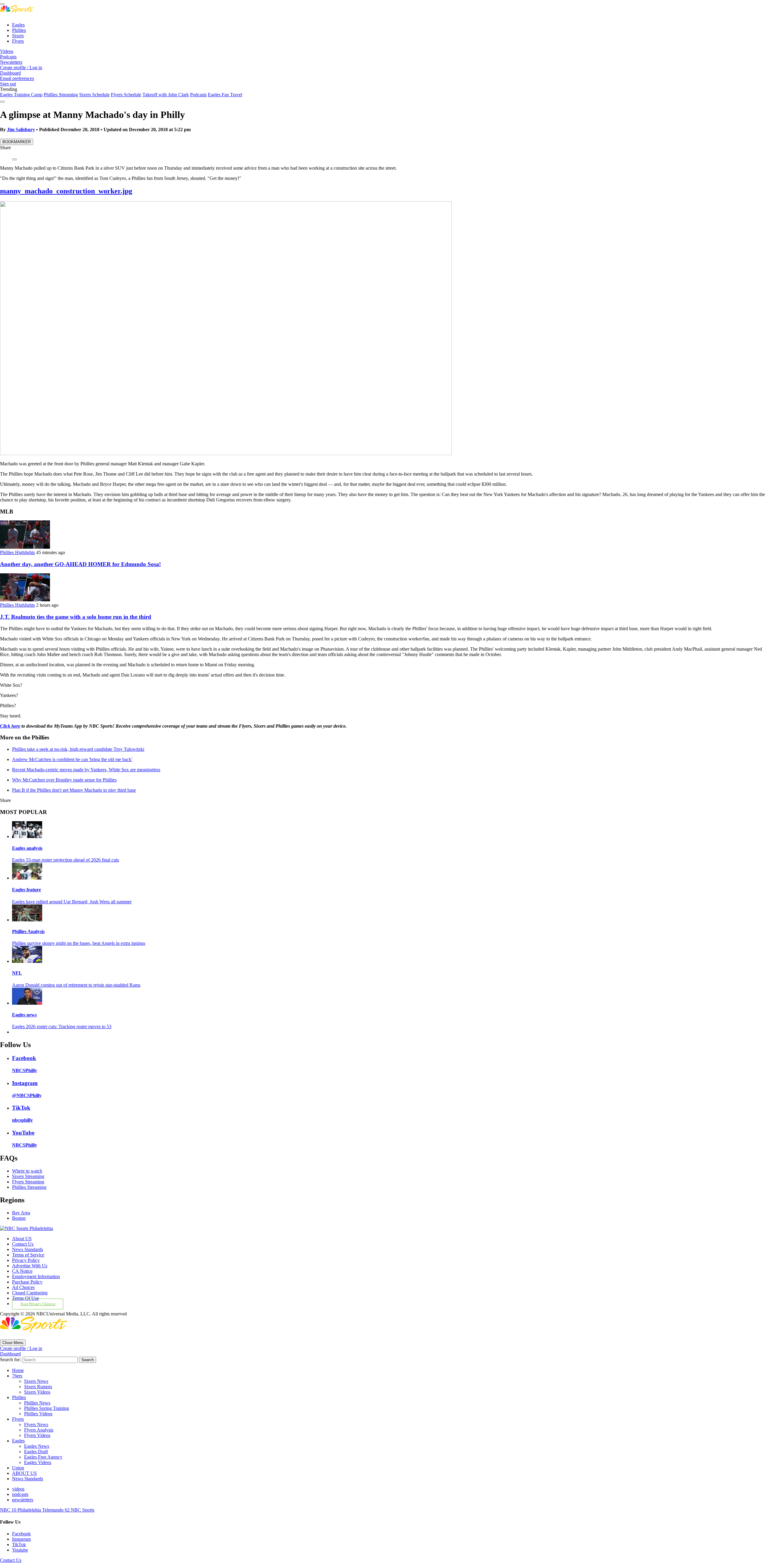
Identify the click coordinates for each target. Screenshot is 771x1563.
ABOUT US (24, 1473)
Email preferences (17, 78)
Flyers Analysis (38, 1429)
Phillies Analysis (28, 931)
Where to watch (27, 1170)
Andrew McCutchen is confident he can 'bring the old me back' (72, 759)
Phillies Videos (38, 1413)
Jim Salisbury (21, 129)
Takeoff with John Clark (165, 94)
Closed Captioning (30, 1292)
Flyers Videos (37, 1435)
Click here (10, 726)
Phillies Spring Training (46, 1408)
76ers (17, 1375)
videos (18, 1488)
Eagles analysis (27, 848)
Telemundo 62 (56, 1509)
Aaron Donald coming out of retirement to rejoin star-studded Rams (76, 985)
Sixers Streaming (28, 1176)
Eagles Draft (36, 1451)
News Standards (27, 1249)
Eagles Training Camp (21, 94)
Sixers (18, 35)
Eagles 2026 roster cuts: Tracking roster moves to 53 (61, 1026)
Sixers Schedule (94, 94)
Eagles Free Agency (43, 1457)
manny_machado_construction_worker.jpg (66, 191)
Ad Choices (23, 1287)
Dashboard (10, 73)
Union (18, 1467)
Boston (19, 1218)
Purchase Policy (27, 1281)
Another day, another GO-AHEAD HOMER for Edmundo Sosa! (80, 564)
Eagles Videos (37, 1462)
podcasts (20, 1494)
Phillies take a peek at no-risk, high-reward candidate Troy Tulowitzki (78, 749)
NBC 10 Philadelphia (21, 1509)
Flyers (18, 41)
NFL (17, 973)
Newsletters (11, 62)
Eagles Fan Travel (225, 94)
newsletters (22, 1499)
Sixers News (36, 1381)
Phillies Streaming (61, 94)
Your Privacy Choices (37, 1304)
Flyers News (36, 1424)
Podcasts (8, 56)
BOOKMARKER (16, 142)
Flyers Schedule (126, 94)
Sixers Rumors (38, 1386)
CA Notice (22, 1271)
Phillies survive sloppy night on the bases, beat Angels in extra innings (78, 943)
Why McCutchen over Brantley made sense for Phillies (64, 779)
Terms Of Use (25, 1298)
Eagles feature (26, 889)
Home (18, 1370)
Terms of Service (28, 1254)
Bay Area (21, 1212)
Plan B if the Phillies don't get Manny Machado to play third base (74, 790)
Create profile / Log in (21, 67)
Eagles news (24, 1014)
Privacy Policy (26, 1260)
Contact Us (22, 1244)
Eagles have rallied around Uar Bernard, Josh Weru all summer (72, 901)
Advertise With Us (29, 1265)
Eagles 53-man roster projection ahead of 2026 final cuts (65, 859)
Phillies (19, 30)
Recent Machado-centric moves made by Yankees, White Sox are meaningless (86, 769)
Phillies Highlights (17, 552)
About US (22, 1238)
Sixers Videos (37, 1392)
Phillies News (37, 1402)
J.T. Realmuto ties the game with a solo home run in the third (75, 617)
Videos (6, 51)
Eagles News (36, 1446)
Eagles (18, 24)
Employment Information (36, 1276)
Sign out (8, 83)
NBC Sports (82, 1509)
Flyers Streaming (28, 1181)
